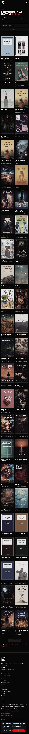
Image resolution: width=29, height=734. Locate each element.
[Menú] (26, 2)
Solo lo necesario (7, 730)
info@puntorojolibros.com (7, 669)
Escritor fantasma (5, 682)
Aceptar (18, 730)
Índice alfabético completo (17, 644)
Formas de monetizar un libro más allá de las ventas (12, 706)
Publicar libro (4, 689)
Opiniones (3, 684)
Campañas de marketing (6, 691)
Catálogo (3, 693)
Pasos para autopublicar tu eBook (9, 708)
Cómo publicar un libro (6, 675)
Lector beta (3, 680)
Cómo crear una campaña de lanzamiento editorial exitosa (14, 704)
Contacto (3, 687)
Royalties (3, 695)
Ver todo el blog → (6, 713)
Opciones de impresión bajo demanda (9, 711)
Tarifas (2, 678)
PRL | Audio (3, 698)
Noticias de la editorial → (8, 715)
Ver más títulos (14, 640)
